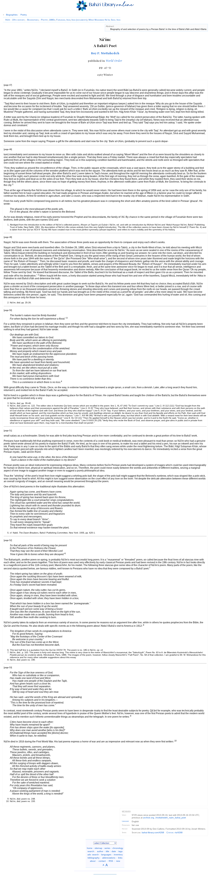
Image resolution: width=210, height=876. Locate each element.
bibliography (93, 858)
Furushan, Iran (63, 20)
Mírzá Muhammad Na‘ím (99, 20)
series (107, 848)
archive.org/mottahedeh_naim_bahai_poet (164, 817)
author (100, 851)
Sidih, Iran (115, 20)
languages (106, 854)
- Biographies (32, 20)
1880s (52, 20)
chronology (117, 848)
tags (120, 851)
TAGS (7, 20)
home (89, 848)
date (114, 851)
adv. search (93, 854)
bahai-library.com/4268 (153, 832)
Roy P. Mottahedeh (105, 53)
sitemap (98, 848)
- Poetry (44, 20)
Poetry (23, 14)
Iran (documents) (79, 20)
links (120, 858)
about (92, 861)
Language (125, 821)
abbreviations (108, 858)
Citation (169, 832)
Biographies (12, 14)
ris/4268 (178, 832)
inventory (118, 854)
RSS (111, 861)
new (118, 861)
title (107, 851)
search (90, 851)
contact (102, 861)
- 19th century (18, 20)
